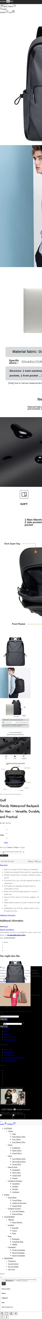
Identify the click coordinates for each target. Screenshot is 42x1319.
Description (4, 865)
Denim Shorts (16, 1150)
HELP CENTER (9, 1052)
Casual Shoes (16, 1206)
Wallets (14, 1244)
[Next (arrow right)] (7, 1317)
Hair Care (11, 1269)
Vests (14, 1134)
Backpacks (18, 794)
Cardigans (15, 1192)
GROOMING (8, 1258)
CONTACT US (9, 1055)
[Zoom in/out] (2, 1313)
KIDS (11, 1)
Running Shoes (17, 1214)
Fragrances (12, 1261)
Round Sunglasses (18, 1253)
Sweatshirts (16, 1184)
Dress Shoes (12, 1197)
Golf (6, 926)
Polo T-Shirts (16, 1139)
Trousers (15, 1178)
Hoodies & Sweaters (15, 1181)
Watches (11, 1219)
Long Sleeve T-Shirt (18, 1142)
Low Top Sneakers (18, 1211)
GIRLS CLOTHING (10, 1040)
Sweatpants (16, 1170)
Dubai (23, 847)
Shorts (10, 1145)
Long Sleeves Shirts (18, 1159)
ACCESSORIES (9, 1217)
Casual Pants (16, 1175)
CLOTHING (8, 1128)
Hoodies (15, 1189)
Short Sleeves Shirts (19, 1161)
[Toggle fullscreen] (7, 1313)
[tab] (21, 865)
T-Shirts (10, 1131)
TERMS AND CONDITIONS (13, 1058)
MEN (8, 1)
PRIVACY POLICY (10, 1060)
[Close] (1, 1121)
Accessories (7, 794)
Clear (6, 842)
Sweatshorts (16, 1148)
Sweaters (15, 1186)
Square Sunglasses (18, 1255)
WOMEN (3, 1)
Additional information (7, 915)
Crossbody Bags (17, 1242)
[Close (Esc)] (16, 1313)
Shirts (10, 1156)
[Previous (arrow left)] (2, 1317)
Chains (14, 1230)
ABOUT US (8, 1049)
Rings (14, 1233)
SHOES (6, 1195)
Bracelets (15, 1228)
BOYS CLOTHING (10, 1037)
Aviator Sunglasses (18, 1250)
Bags (12, 794)
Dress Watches (17, 1222)
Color (2, 835)
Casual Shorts (17, 1153)
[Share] (11, 1313)
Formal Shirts (16, 1164)
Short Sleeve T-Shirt (18, 1137)
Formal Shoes (17, 1200)
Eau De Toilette (13, 1266)
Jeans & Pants (12, 1167)
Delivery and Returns (7, 929)
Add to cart (4, 855)
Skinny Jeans (16, 1172)
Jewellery (11, 1225)
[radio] (8, 829)
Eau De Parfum (13, 1264)
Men (1, 794)
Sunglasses (11, 1247)
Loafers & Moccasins (19, 1203)
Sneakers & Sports (14, 1208)
